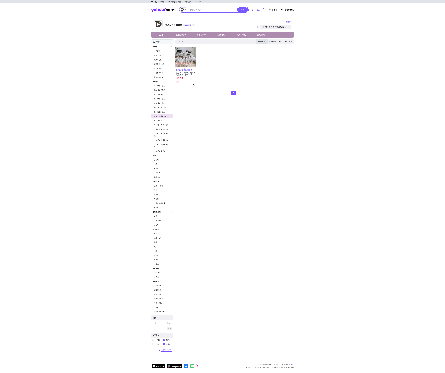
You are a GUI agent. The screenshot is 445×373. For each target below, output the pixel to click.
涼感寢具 (221, 34)
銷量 (290, 41)
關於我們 (258, 367)
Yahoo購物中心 (163, 10)
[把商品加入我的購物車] (193, 84)
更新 (291, 364)
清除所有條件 (166, 350)
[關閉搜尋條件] (185, 9)
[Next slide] (194, 57)
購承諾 (288, 21)
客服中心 (249, 367)
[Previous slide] (176, 57)
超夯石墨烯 (201, 34)
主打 (161, 34)
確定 (169, 328)
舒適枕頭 (261, 34)
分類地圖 (291, 367)
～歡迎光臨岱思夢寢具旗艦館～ (275, 27)
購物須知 (266, 367)
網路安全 (275, 367)
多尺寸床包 (241, 34)
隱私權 (283, 367)
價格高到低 (283, 41)
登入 (258, 9)
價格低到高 (272, 41)
